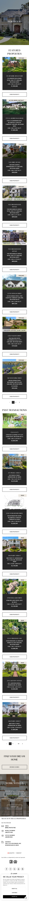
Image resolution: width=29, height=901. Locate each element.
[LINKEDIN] (14, 868)
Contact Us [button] (14, 807)
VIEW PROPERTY (14, 94)
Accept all (14, 896)
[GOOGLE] (22, 868)
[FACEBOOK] (6, 868)
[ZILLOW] (18, 868)
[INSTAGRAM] (10, 868)
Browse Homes (14, 767)
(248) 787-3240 (9, 832)
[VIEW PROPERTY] (14, 93)
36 (18, 743)
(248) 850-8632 (9, 837)
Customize (14, 892)
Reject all (14, 888)
